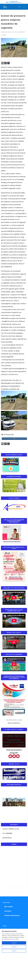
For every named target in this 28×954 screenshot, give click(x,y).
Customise (14, 947)
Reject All (14, 950)
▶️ (11, 469)
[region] (14, 941)
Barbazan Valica (6, 32)
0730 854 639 (14, 1)
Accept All (14, 943)
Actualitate (20, 32)
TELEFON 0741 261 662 (14, 720)
